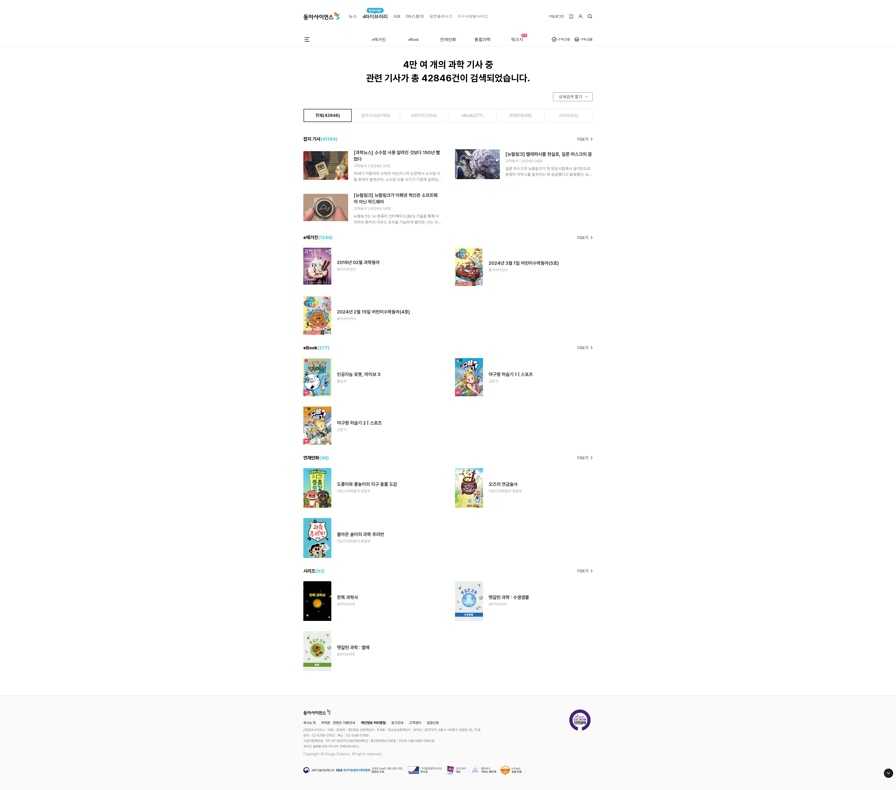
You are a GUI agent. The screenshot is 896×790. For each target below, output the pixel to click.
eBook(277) (472, 115)
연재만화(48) (520, 115)
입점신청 (433, 723)
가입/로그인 (556, 16)
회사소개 (309, 723)
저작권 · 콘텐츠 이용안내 (338, 723)
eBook (413, 39)
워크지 (517, 39)
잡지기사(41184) (375, 115)
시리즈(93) (568, 115)
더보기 (582, 139)
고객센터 (415, 723)
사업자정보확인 (357, 741)
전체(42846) (327, 115)
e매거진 (379, 39)
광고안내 (397, 723)
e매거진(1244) (424, 115)
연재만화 (448, 39)
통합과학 (482, 39)
